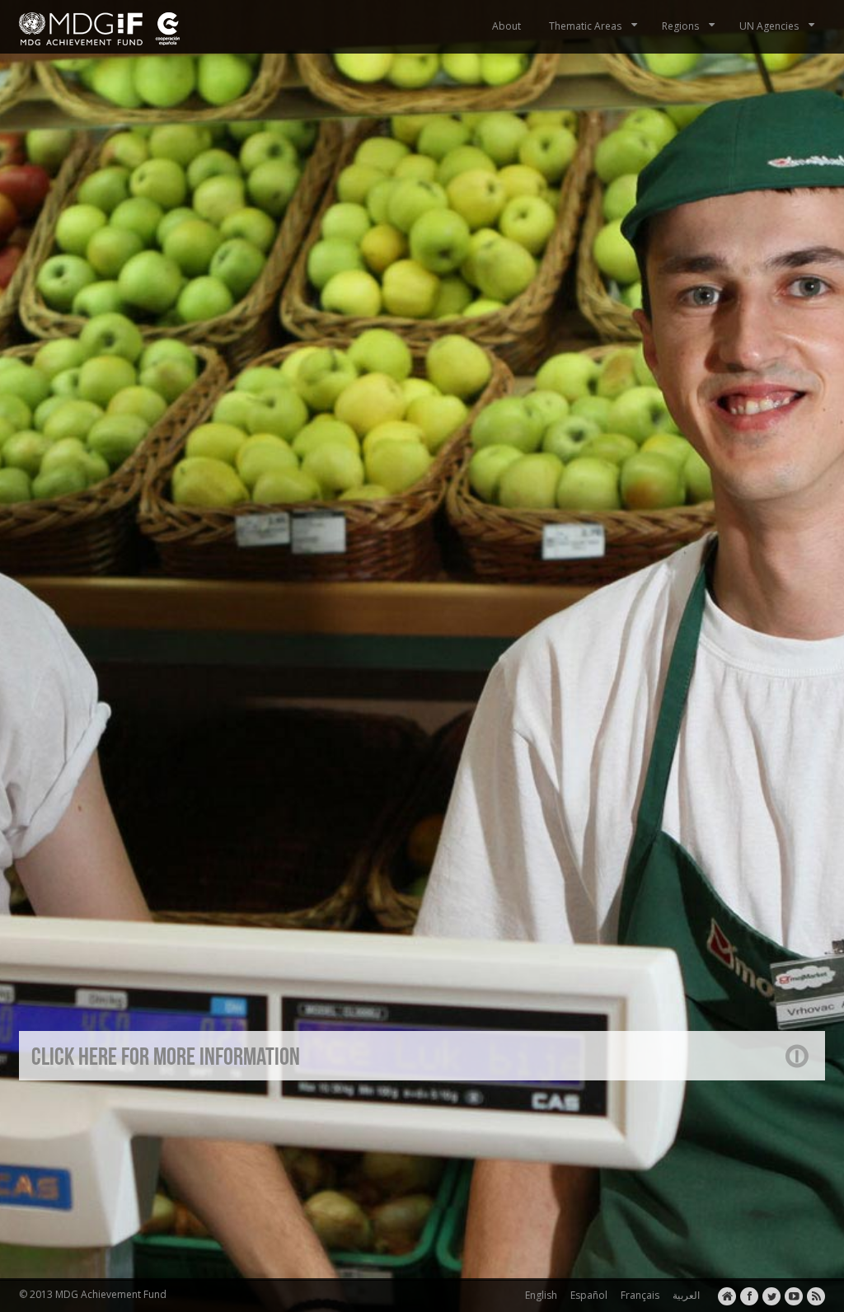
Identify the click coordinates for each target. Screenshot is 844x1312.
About (506, 26)
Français (637, 1295)
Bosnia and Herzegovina (100, 1129)
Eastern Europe (200, 1129)
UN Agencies (769, 26)
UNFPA (321, 1129)
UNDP (284, 1129)
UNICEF (361, 1129)
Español (586, 1295)
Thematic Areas (585, 26)
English (538, 1295)
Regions (680, 26)
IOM (252, 1129)
